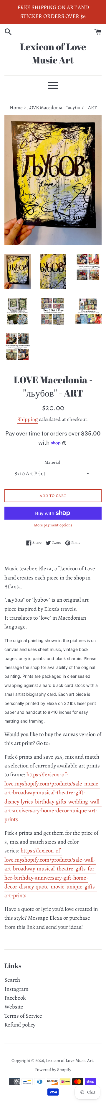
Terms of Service (23, 1016)
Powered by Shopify (53, 1070)
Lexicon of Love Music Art (53, 53)
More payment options (53, 525)
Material (52, 462)
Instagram (16, 989)
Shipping (27, 419)
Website (13, 1007)
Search (12, 980)
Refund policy (19, 1025)
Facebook (15, 998)
